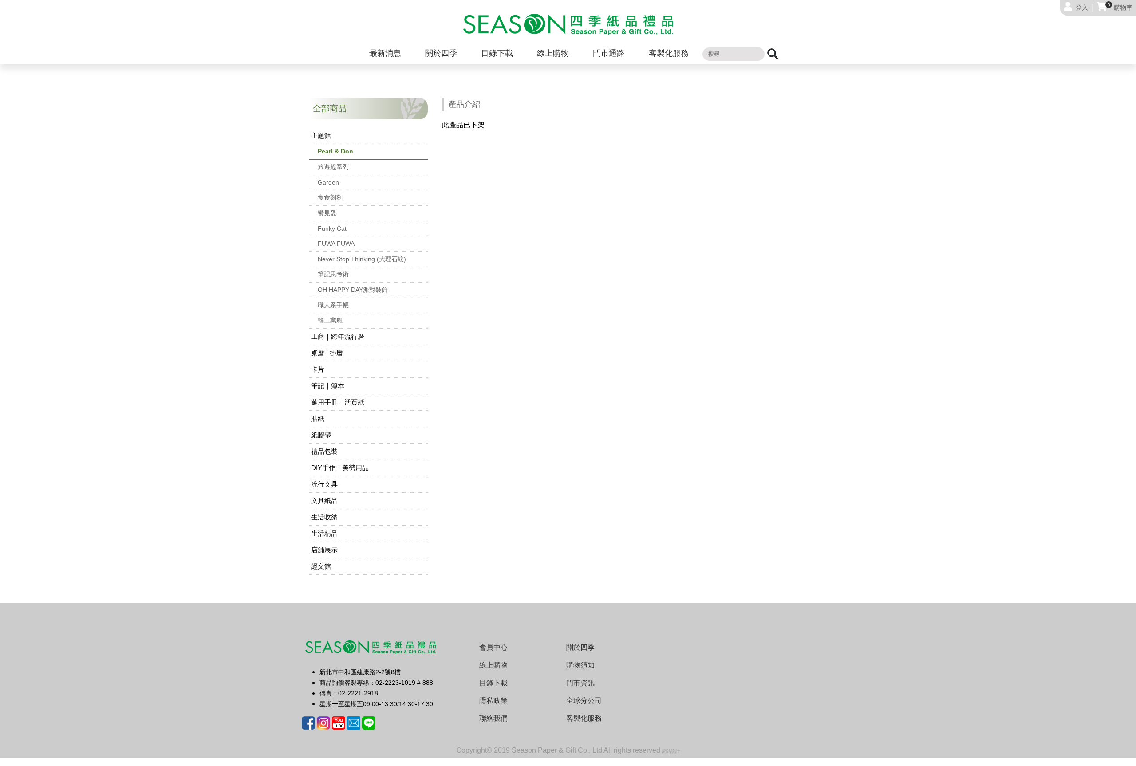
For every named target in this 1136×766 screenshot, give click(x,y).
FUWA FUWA (336, 243)
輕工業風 (330, 320)
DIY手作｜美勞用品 (340, 467)
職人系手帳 (333, 305)
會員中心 (493, 647)
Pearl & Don (335, 151)
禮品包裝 (324, 451)
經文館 (321, 566)
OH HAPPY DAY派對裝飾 (353, 289)
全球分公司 (584, 700)
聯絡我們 (493, 718)
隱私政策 (493, 700)
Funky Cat (332, 228)
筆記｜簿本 (327, 385)
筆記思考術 (333, 274)
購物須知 (580, 665)
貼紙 (317, 418)
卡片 (317, 369)
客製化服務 (669, 53)
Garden (328, 182)
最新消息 (385, 53)
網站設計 (671, 751)
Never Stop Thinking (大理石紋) (362, 259)
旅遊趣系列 (333, 166)
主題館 (321, 135)
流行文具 (324, 484)
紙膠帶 (321, 435)
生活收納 (324, 517)
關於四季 (441, 53)
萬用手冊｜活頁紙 (337, 402)
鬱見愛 (327, 212)
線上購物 (553, 53)
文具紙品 (324, 500)
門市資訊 (580, 683)
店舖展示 (324, 550)
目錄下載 (497, 53)
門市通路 (609, 53)
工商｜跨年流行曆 (337, 336)
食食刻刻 (330, 197)
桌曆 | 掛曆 (327, 353)
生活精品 (324, 533)
